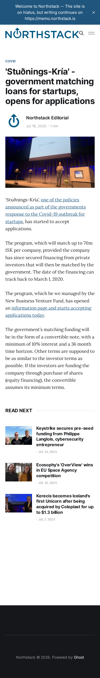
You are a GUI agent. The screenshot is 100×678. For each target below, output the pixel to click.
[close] (93, 12)
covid (10, 61)
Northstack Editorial (47, 117)
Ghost (79, 657)
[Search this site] (81, 33)
